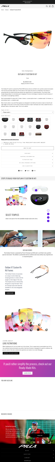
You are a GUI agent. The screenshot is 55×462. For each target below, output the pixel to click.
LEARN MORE (10, 293)
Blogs (27, 450)
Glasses (7, 9)
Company (27, 457)
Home (2, 9)
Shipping (22, 83)
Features (27, 153)
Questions (27, 454)
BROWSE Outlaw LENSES (11, 353)
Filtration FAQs (27, 159)
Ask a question (27, 165)
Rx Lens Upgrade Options (27, 162)
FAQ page (40, 350)
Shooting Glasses (29, 70)
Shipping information (27, 156)
